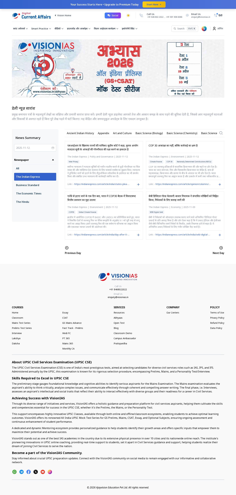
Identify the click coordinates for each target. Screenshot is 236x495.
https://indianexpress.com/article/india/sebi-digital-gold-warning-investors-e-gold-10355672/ (182, 235)
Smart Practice (39, 28)
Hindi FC (66, 333)
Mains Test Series (21, 322)
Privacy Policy (217, 317)
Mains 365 (67, 343)
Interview (17, 333)
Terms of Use (217, 312)
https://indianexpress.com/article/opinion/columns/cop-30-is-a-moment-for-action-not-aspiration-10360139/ (183, 184)
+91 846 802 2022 (155, 17)
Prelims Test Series (22, 328)
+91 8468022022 (118, 289)
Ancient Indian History (80, 133)
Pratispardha (120, 343)
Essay (65, 312)
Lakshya (16, 338)
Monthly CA (68, 348)
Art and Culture (122, 133)
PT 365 (66, 338)
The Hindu (22, 202)
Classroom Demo (123, 333)
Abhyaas (118, 317)
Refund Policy (217, 322)
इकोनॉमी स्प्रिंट (128, 28)
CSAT (65, 317)
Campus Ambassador (125, 338)
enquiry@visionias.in (118, 297)
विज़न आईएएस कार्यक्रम (104, 28)
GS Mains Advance (72, 322)
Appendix (103, 133)
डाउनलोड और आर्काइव (77, 28)
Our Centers (172, 312)
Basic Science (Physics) (214, 133)
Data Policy (216, 328)
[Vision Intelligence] (204, 28)
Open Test (119, 322)
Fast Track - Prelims (72, 328)
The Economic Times (28, 193)
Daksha (16, 343)
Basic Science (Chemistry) (182, 133)
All (17, 168)
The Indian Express (28, 177)
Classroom (17, 317)
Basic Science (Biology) (149, 133)
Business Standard (27, 185)
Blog (116, 328)
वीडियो (58, 28)
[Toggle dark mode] (128, 15)
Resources (119, 312)
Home (15, 312)
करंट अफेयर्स (19, 28)
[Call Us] (141, 15)
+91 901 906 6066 (174, 17)
